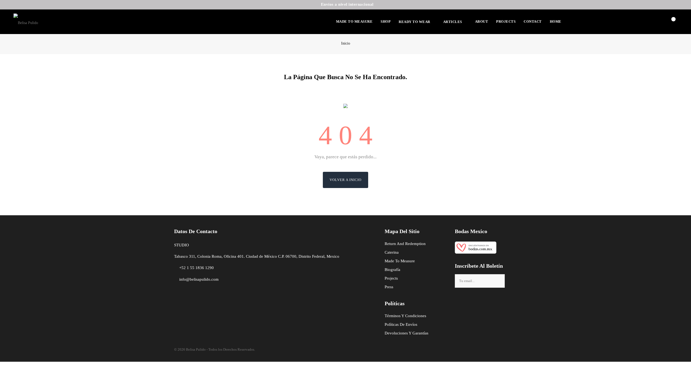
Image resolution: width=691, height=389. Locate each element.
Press (389, 287)
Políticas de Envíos (401, 324)
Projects (391, 278)
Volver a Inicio (345, 180)
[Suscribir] (499, 281)
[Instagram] (468, 300)
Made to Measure (400, 261)
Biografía (392, 269)
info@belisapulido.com (199, 279)
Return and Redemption (405, 244)
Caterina (392, 252)
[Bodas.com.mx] (475, 246)
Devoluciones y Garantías (406, 333)
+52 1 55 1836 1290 (196, 268)
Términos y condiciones (405, 316)
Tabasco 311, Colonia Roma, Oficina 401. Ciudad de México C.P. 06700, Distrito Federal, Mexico (256, 256)
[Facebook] (459, 300)
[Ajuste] (658, 20)
